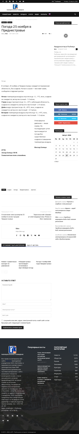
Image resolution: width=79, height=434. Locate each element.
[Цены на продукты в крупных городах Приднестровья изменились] (32, 368)
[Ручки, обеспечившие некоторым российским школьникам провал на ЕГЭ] (32, 355)
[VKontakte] (19, 1)
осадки (9, 189)
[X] (16, 1)
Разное (10, 22)
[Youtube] (23, 1)
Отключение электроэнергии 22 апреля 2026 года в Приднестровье (65, 237)
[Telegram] (13, 1)
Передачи (23, 14)
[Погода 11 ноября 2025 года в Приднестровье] (43, 255)
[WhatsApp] (27, 38)
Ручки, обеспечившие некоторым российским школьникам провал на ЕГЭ (44, 356)
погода (16, 189)
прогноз (33, 189)
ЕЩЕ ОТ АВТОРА (32, 245)
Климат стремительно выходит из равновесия (9, 264)
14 (70, 149)
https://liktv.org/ (20, 231)
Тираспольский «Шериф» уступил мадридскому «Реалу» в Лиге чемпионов (39, 217)
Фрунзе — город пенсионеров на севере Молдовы (65, 210)
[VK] (8, 38)
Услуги (30, 14)
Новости (16, 14)
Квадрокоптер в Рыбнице (64, 47)
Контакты (44, 14)
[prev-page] (2, 272)
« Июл (56, 161)
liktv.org (8, 361)
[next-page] (6, 272)
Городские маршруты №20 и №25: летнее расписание (65, 219)
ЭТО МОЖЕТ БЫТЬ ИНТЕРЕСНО (13, 245)
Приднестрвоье (24, 189)
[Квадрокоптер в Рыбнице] (66, 35)
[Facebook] (3, 1)
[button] (75, 14)
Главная (3, 19)
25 (59, 155)
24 (56, 155)
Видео (37, 14)
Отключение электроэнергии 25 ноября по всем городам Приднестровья (12, 217)
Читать (74, 114)
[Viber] (22, 38)
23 (77, 152)
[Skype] (9, 1)
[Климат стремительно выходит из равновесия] (9, 255)
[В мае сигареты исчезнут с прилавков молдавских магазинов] (32, 380)
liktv (6, 33)
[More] (32, 38)
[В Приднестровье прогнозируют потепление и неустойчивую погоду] (26, 255)
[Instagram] (6, 1)
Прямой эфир (6, 14)
